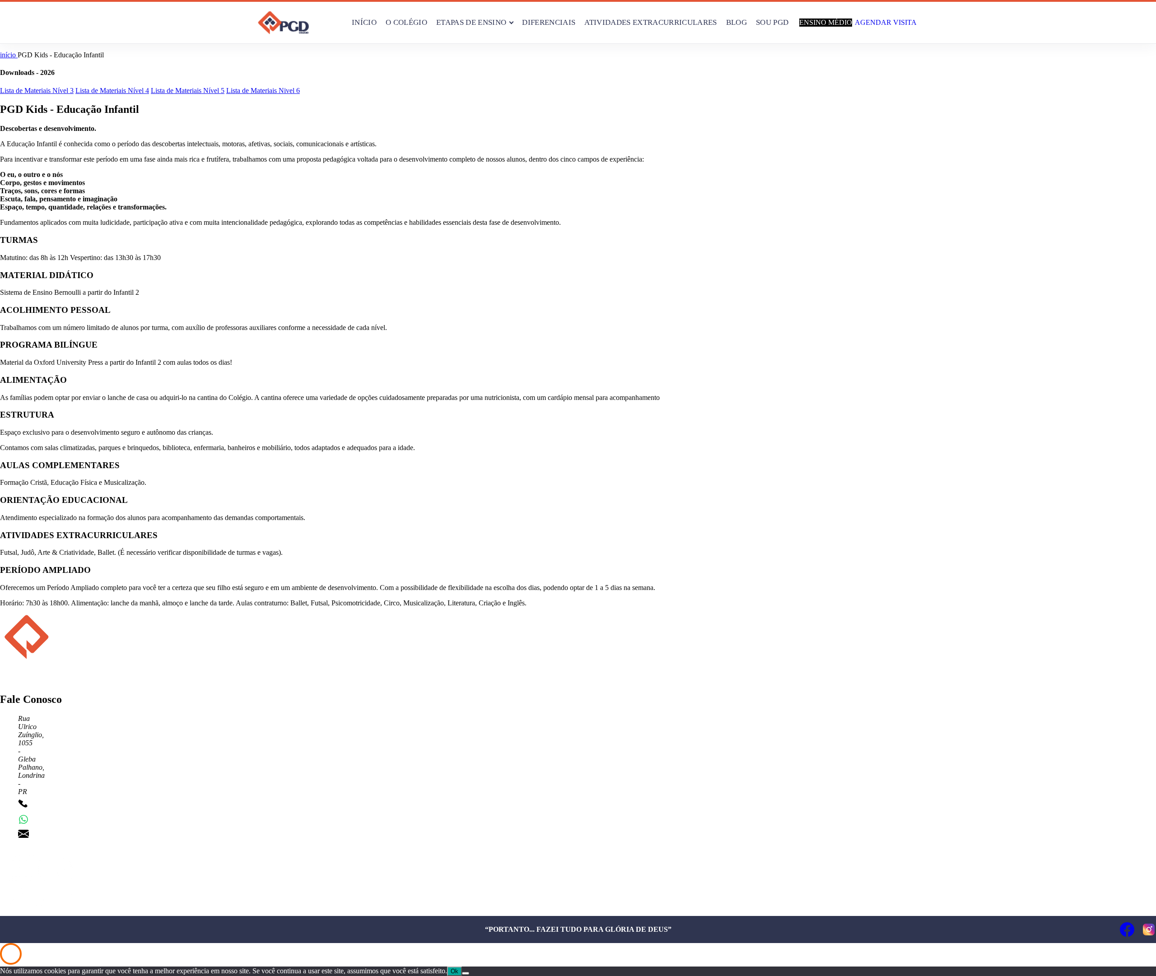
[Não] (465, 973)
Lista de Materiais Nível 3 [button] (37, 90)
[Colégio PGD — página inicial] (283, 23)
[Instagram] (1149, 929)
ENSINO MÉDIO (825, 22)
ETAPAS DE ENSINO (471, 22)
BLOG (736, 22)
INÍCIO (364, 22)
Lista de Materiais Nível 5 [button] (187, 90)
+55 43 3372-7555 (60, 805)
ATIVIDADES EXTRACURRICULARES (650, 22)
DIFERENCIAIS (548, 22)
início (9, 55)
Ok (454, 971)
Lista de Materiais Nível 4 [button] (112, 90)
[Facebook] (1127, 929)
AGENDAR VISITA (886, 22)
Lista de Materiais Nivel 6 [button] (263, 90)
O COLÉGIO (406, 22)
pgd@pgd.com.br (58, 833)
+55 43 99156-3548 (61, 819)
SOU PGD (772, 22)
